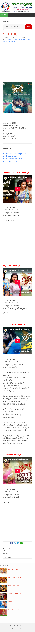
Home (3, 14)
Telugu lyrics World (13, 628)
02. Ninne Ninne (10, 156)
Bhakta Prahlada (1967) (13, 585)
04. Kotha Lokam (10, 161)
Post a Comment (9, 560)
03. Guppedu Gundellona (13, 158)
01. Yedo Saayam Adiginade (14, 153)
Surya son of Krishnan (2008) (14, 593)
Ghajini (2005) (11, 602)
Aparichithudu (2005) (13, 569)
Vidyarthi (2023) (10, 34)
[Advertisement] (17, 63)
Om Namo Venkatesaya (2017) (14, 577)
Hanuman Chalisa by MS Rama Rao (15, 610)
